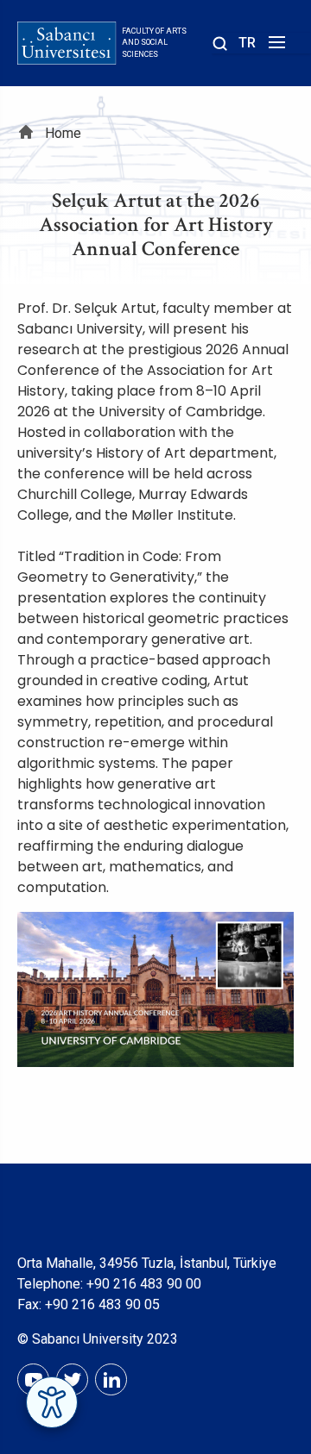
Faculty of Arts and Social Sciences (154, 43)
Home (63, 133)
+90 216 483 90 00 (143, 1284)
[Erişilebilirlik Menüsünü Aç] (52, 1402)
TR (247, 42)
